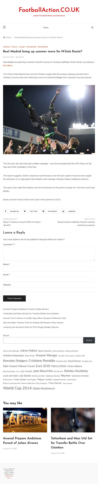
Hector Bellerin (74, 366)
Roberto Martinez (28, 383)
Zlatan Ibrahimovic (44, 388)
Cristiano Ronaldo (41, 360)
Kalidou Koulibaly (76, 371)
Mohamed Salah (38, 376)
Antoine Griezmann (13, 355)
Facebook (14, 211)
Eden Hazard (10, 366)
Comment (8, 244)
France (14, 47)
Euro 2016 (43, 366)
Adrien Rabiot (28, 350)
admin (21, 57)
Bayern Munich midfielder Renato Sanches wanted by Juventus (76, 224)
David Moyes (74, 361)
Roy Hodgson (41, 383)
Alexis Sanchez (45, 351)
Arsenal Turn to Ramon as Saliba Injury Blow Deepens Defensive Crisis (34, 318)
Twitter (33, 211)
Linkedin (71, 211)
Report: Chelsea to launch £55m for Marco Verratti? (22, 224)
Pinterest (53, 211)
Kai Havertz (58, 371)
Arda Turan (30, 355)
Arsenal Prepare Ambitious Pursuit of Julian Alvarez (26, 309)
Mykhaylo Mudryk (53, 376)
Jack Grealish (26, 371)
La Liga (22, 47)
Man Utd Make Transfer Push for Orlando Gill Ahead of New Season (33, 322)
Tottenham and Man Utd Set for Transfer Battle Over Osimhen (31, 313)
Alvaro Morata (58, 351)
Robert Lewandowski (11, 383)
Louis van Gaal (10, 375)
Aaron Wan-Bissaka (11, 351)
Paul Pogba (31, 380)
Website (7, 285)
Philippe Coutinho (44, 379)
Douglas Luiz (87, 361)
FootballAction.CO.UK (49, 10)
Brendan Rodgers (15, 360)
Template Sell (9, 477)
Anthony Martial (71, 351)
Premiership (31, 47)
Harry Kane (58, 366)
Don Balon (8, 65)
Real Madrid (43, 47)
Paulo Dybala (20, 379)
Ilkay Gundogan (9, 371)
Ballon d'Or (80, 356)
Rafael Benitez (71, 380)
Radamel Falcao (59, 380)
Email (6, 274)
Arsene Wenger (46, 355)
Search (6, 335)
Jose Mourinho (43, 371)
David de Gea (61, 361)
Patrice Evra (8, 380)
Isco (18, 371)
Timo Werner (55, 383)
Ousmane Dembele (80, 375)
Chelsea (6, 47)
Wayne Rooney (67, 383)
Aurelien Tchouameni (66, 356)
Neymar (65, 375)
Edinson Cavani (26, 366)
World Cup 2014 (17, 388)
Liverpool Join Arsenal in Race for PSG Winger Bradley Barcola (31, 327)
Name (6, 264)
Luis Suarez (25, 375)
